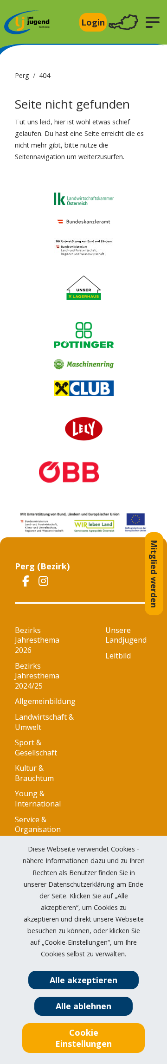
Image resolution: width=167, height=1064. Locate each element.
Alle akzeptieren (83, 980)
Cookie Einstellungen (83, 1038)
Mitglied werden (154, 574)
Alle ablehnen (83, 1006)
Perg (22, 75)
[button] (153, 22)
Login (93, 22)
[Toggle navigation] (123, 22)
